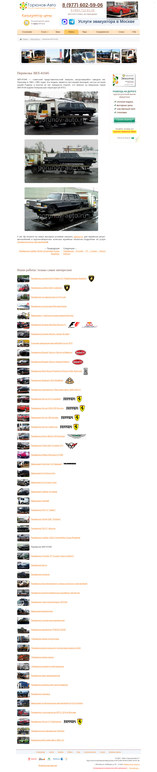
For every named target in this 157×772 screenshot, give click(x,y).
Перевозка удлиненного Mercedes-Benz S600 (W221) (56, 389)
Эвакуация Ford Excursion (43, 473)
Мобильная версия (48, 765)
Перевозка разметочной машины (47, 666)
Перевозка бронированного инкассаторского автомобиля (59, 583)
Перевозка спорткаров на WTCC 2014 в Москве (53, 712)
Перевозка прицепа (40, 694)
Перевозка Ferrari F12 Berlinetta (46, 721)
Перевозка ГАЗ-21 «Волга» (43, 528)
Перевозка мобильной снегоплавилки (49, 684)
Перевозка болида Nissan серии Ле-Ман (50, 334)
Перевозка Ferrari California (44, 426)
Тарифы (60, 752)
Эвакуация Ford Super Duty (44, 482)
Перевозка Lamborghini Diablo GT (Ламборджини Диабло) (58, 278)
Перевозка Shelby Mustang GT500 (47, 454)
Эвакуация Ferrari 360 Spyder (45, 417)
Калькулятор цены (37, 15)
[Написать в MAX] (65, 21)
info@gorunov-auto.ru (131, 764)
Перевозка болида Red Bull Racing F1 (48, 324)
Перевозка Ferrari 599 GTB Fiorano (47, 408)
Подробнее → (134, 768)
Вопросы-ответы (115, 752)
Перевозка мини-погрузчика (45, 638)
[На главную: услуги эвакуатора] (37, 10)
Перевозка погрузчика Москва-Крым (48, 306)
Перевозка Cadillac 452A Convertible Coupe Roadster (55, 537)
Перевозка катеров (40, 574)
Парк (78, 752)
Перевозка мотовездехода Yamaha (47, 731)
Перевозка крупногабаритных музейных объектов (55, 592)
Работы (70, 752)
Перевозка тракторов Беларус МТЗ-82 (49, 602)
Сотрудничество (90, 752)
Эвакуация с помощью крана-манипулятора (52, 315)
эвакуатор (78, 236)
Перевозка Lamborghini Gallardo (46, 287)
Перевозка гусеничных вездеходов (48, 620)
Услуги (51, 752)
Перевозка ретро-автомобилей (32, 242)
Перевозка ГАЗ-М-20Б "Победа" (46, 519)
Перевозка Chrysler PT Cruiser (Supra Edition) (52, 556)
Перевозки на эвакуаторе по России (48, 297)
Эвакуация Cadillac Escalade (44, 491)
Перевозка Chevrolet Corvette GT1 (47, 445)
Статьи (102, 752)
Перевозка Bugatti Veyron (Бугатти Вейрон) (51, 352)
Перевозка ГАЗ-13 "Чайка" (43, 510)
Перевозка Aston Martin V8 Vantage (48, 436)
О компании (40, 752)
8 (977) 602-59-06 (82, 5)
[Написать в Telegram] (73, 21)
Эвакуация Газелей (40, 500)
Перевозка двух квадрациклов (45, 675)
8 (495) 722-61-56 (82, 10)
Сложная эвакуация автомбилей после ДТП (51, 343)
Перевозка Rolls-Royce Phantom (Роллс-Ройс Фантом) (56, 371)
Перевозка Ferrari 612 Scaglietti (46, 399)
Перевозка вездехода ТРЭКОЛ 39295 (48, 629)
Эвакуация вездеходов (41, 611)
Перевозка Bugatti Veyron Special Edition (50, 361)
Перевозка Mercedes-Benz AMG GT (47, 740)
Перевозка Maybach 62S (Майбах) (47, 380)
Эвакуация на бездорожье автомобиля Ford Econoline (57, 703)
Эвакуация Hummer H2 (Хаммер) (46, 464)
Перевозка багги (39, 565)
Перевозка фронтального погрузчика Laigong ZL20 (56, 648)
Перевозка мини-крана (42, 657)
